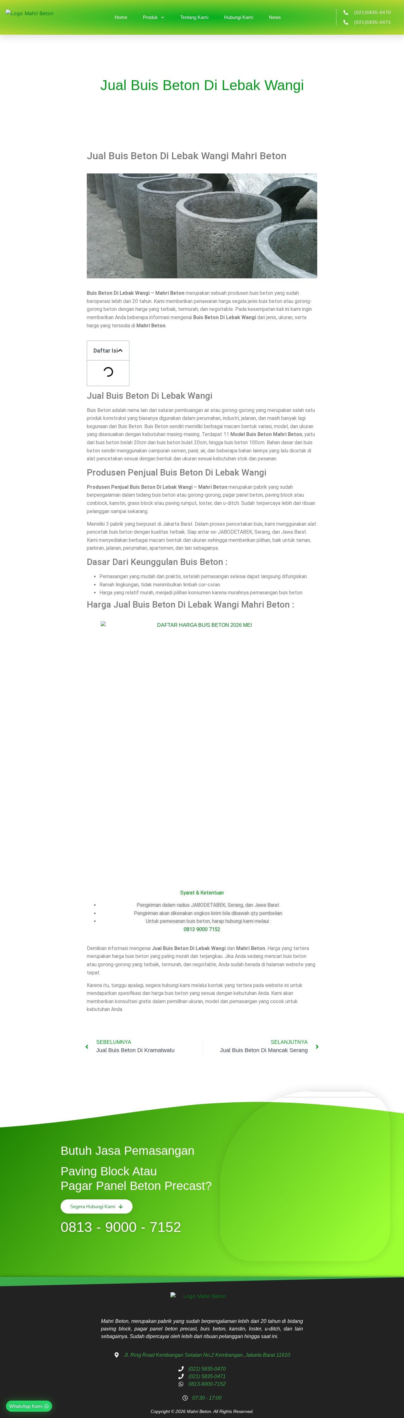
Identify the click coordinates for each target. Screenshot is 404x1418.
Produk (150, 17)
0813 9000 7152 (202, 929)
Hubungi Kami (238, 17)
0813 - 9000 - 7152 (121, 1227)
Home (121, 17)
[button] (120, 350)
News (275, 17)
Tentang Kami (194, 17)
